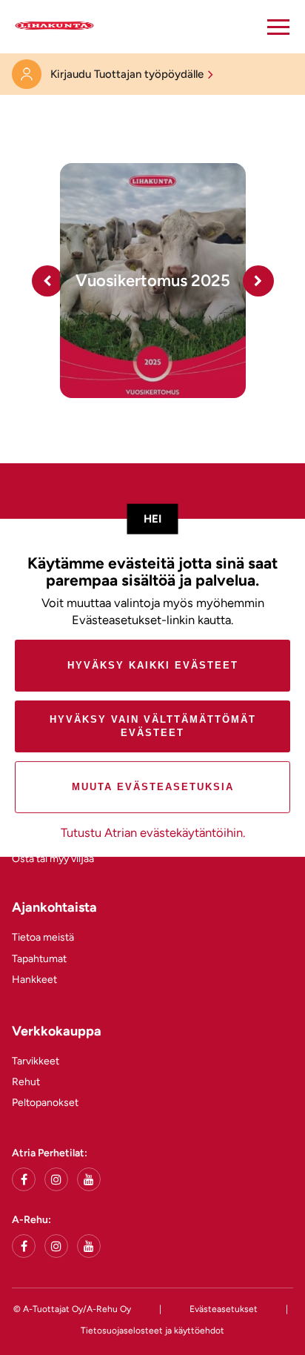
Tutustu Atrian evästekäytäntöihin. (153, 832)
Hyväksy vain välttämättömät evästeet (153, 726)
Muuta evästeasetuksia (153, 786)
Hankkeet (34, 979)
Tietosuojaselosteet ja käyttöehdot (152, 1330)
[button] (278, 27)
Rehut (26, 1082)
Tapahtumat (39, 959)
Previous (47, 280)
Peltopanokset (45, 1102)
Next (258, 280)
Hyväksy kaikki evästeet (152, 665)
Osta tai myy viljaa (53, 858)
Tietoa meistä (43, 937)
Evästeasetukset (224, 1309)
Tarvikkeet (35, 1061)
